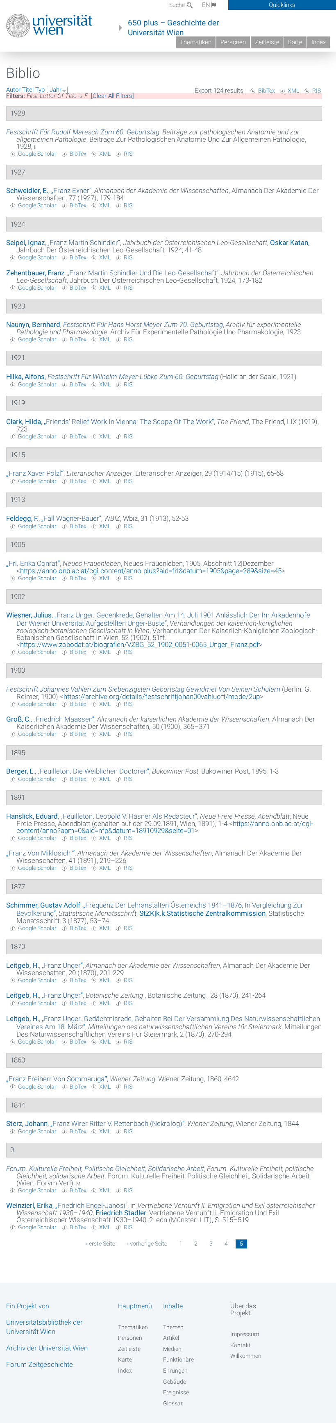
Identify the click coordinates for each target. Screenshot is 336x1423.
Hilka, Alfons (25, 376)
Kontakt (240, 1345)
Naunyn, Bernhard (33, 324)
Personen (233, 42)
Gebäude (174, 1381)
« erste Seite (100, 1243)
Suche (177, 5)
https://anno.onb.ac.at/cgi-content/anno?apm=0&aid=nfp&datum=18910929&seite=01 (164, 827)
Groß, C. (18, 719)
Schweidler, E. (27, 190)
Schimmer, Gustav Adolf (43, 905)
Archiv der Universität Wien (47, 1348)
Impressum (244, 1334)
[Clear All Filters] (112, 96)
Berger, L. (20, 771)
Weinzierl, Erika (29, 1205)
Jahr (55, 89)
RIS (316, 90)
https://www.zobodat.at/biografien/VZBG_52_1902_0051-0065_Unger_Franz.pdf (139, 644)
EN (206, 5)
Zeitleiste (267, 42)
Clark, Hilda (23, 422)
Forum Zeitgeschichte (39, 1364)
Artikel (171, 1337)
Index (318, 42)
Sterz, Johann (27, 1123)
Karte (295, 42)
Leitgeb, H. (22, 965)
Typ (40, 89)
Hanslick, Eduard (32, 816)
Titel (28, 89)
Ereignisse (176, 1392)
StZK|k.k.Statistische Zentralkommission (202, 913)
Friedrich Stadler (120, 1213)
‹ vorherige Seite (147, 1243)
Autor (13, 89)
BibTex (266, 90)
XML (293, 90)
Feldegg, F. (22, 518)
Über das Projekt (243, 1309)
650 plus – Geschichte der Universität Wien (173, 27)
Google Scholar (37, 153)
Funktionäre (178, 1359)
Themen (173, 1327)
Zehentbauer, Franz (35, 273)
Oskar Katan (289, 242)
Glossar (173, 1403)
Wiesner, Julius (29, 615)
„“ (71, 190)
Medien (172, 1349)
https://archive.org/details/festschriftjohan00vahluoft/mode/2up (162, 696)
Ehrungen (175, 1370)
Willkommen (245, 1356)
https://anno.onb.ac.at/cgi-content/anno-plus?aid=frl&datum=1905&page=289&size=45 (151, 571)
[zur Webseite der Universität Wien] (49, 26)
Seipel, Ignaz (25, 242)
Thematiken (195, 42)
